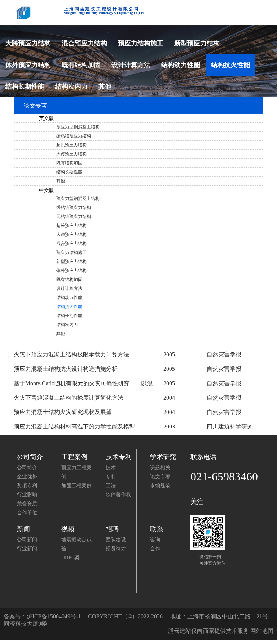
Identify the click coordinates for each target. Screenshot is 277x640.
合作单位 (27, 512)
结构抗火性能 (230, 64)
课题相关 (160, 467)
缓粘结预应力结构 (73, 135)
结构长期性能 (24, 86)
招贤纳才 (116, 548)
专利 (111, 476)
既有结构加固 (81, 64)
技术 (111, 467)
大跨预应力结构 (28, 43)
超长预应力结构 (71, 144)
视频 (67, 529)
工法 (111, 485)
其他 (104, 86)
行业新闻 (27, 548)
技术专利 (119, 457)
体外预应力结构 (28, 64)
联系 (156, 529)
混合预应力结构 (84, 43)
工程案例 (74, 457)
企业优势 (27, 476)
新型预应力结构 (197, 43)
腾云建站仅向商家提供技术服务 (208, 631)
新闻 (23, 529)
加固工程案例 (76, 485)
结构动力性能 (180, 64)
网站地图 (261, 631)
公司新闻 (27, 539)
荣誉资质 (27, 503)
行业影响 (27, 494)
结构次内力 (71, 86)
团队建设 (116, 539)
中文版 (46, 190)
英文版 (46, 118)
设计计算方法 (130, 64)
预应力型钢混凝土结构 (78, 126)
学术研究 (163, 457)
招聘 (112, 529)
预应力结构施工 (140, 43)
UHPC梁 (70, 557)
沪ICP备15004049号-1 (54, 616)
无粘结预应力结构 (73, 216)
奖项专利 (27, 485)
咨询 (155, 539)
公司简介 (30, 457)
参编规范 (160, 485)
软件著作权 (118, 494)
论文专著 (160, 476)
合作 (155, 548)
